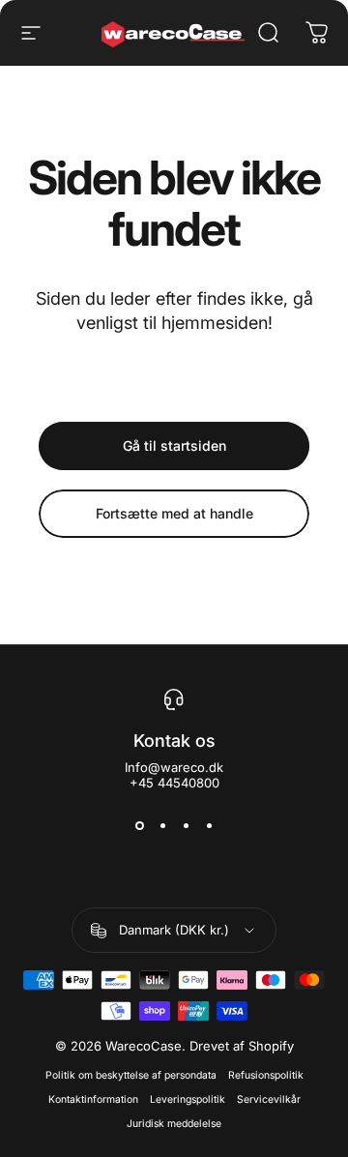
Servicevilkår (269, 1099)
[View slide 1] (139, 825)
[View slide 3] (185, 825)
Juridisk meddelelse (174, 1123)
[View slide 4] (208, 825)
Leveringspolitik (187, 1099)
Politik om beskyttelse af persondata (131, 1075)
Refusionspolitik (266, 1075)
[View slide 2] (162, 825)
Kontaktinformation (93, 1099)
